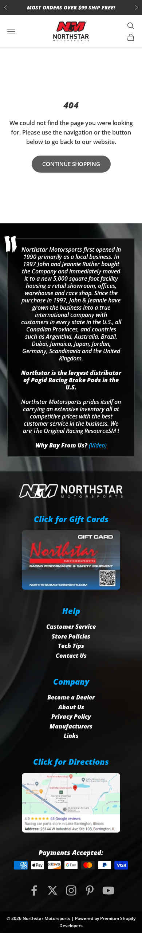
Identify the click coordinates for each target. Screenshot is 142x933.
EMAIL (72, 7)
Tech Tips (71, 646)
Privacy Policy (71, 717)
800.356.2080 (32, 7)
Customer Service (71, 627)
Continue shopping (71, 164)
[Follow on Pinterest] (89, 890)
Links (71, 736)
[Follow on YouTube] (108, 890)
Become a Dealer (71, 697)
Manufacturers (71, 726)
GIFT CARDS (111, 7)
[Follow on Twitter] (52, 890)
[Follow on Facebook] (34, 890)
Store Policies (71, 636)
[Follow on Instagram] (71, 890)
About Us (71, 707)
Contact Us (71, 656)
